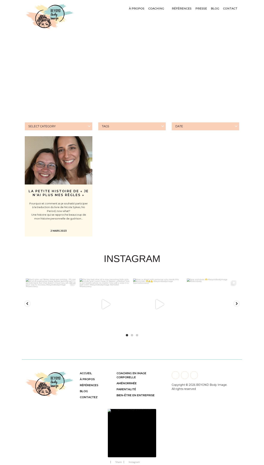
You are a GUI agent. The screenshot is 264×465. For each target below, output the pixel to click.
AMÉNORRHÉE (127, 383)
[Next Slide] (165, 430)
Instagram (134, 462)
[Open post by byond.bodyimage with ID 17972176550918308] (105, 304)
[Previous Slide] (99, 430)
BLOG (84, 391)
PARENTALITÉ (126, 389)
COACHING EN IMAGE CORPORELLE (131, 375)
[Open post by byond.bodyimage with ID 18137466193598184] (159, 304)
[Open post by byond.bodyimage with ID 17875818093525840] (212, 304)
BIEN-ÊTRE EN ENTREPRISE (136, 395)
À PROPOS (87, 379)
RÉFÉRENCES (89, 385)
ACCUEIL (86, 373)
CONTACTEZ (89, 397)
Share (118, 462)
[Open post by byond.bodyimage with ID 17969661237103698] (51, 304)
